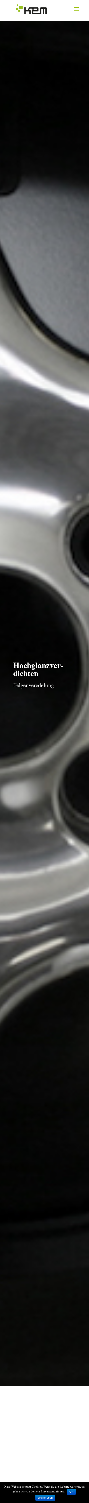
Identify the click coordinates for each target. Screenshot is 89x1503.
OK (71, 1491)
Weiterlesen (45, 1497)
